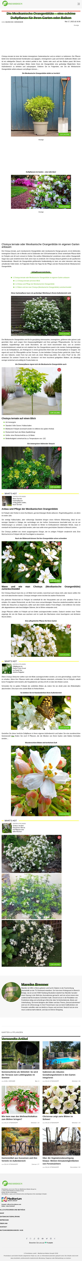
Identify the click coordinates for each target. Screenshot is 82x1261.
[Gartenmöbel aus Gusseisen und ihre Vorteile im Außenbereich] (20, 1141)
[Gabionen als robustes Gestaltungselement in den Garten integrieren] (61, 1055)
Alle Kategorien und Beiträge (12, 1210)
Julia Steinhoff (52, 1081)
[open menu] (78, 4)
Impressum (4, 1220)
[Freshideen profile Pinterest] (39, 1238)
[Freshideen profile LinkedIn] (51, 1238)
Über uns (3, 1223)
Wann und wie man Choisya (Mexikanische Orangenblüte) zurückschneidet (43, 287)
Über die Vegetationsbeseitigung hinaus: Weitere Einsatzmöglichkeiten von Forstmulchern (61, 1161)
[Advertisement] (41, 38)
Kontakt (3, 1227)
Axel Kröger (9, 1081)
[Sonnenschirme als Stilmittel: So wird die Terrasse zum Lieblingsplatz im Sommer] (20, 1055)
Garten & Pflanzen (12, 1032)
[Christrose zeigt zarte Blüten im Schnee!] (61, 1100)
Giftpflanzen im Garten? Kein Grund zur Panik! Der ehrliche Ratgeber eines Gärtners (19, 670)
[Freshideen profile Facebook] (27, 1238)
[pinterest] (68, 78)
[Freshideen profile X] (47, 1238)
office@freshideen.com (14, 1204)
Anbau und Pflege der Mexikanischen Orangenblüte (34, 284)
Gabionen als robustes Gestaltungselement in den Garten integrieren (59, 1075)
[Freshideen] (12, 4)
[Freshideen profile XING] (55, 1238)
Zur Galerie (64, 134)
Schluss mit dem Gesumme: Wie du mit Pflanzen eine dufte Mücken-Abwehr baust (19, 829)
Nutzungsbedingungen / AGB (11, 1230)
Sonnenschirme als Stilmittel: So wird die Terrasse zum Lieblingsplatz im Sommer (20, 1075)
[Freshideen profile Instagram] (31, 1238)
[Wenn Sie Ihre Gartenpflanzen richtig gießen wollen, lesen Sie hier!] (7, 501)
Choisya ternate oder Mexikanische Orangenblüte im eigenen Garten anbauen (41, 277)
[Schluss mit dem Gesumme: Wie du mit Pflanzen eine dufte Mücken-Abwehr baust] (7, 828)
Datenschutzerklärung (10, 1216)
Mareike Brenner (14, 22)
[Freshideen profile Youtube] (43, 1238)
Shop (2, 1213)
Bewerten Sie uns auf (37, 1243)
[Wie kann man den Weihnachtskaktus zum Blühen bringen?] (20, 1100)
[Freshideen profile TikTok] (35, 1238)
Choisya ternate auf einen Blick (27, 281)
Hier (12, 736)
